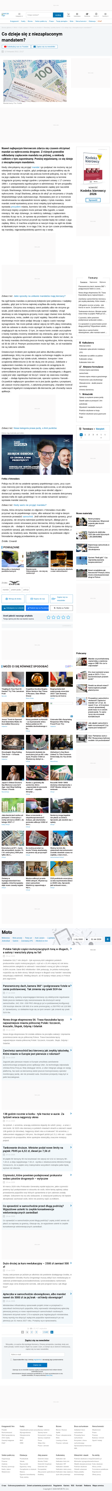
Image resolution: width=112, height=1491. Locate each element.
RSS (72, 1485)
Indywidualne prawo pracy (29, 1430)
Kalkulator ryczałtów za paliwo (91, 356)
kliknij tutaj (49, 1375)
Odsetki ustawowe (80, 1469)
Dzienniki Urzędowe (45, 1464)
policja (26, 590)
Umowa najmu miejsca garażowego (93, 376)
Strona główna (7, 27)
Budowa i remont (98, 1438)
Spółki (58, 1432)
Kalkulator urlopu (85, 359)
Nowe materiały (84, 513)
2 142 (46, 1332)
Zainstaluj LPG (27, 941)
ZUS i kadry (6, 1438)
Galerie (15, 941)
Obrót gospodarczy (8, 1435)
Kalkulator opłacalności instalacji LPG (92, 350)
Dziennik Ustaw (43, 1459)
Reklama (87, 1485)
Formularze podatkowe (100, 1469)
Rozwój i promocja (8, 1466)
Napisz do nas (39, 599)
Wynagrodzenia (25, 1432)
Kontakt (79, 1485)
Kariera (66, 1485)
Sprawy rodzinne (43, 1430)
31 (81, 435)
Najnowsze (93, 282)
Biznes (30, 21)
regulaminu (37, 1359)
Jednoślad (6, 941)
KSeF (100, 21)
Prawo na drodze (36, 27)
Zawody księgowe (8, 1440)
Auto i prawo (23, 27)
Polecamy (81, 653)
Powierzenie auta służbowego (91, 380)
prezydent (16, 207)
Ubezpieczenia (25, 1435)
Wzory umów (96, 1466)
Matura (22, 1472)
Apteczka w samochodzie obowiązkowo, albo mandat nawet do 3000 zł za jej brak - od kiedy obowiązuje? (93, 331)
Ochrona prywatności (16, 1485)
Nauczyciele (24, 1464)
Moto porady (17, 938)
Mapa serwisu (98, 1485)
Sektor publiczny (41, 21)
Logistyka (51, 938)
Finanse (95, 1435)
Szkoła (22, 1461)
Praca (40, 1440)
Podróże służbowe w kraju (89, 410)
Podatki (4, 1430)
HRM (21, 1443)
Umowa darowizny (86, 390)
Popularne (83, 282)
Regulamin (57, 1485)
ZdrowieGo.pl (97, 1459)
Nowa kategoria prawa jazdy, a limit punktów (35, 428)
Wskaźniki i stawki (81, 1455)
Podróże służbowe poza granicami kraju (92, 415)
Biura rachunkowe (81, 1426)
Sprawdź (93, 200)
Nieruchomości (81, 21)
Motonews (6, 938)
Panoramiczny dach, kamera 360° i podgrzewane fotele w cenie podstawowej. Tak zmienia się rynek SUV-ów (92, 288)
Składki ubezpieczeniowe (82, 1464)
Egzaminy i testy (25, 1466)
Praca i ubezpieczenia (63, 1435)
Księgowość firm (8, 1426)
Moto (71, 21)
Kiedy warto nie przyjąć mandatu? (30, 505)
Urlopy (22, 1438)
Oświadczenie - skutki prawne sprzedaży (90, 384)
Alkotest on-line (42, 941)
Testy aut (28, 938)
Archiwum (95, 1461)
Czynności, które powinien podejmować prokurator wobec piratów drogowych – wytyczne (90, 319)
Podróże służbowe (80, 1466)
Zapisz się (37, 1365)
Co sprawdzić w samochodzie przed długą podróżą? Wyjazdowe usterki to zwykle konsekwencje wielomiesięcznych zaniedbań (93, 325)
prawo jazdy (16, 590)
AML (75, 1448)
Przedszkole (24, 1459)
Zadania (4, 1464)
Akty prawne (42, 1455)
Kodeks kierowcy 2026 (93, 192)
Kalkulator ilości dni (86, 362)
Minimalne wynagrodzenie (83, 1461)
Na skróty (96, 1455)
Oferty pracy (96, 1474)
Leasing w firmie (61, 1440)
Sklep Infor (41, 1443)
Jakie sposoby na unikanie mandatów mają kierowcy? (40, 296)
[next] (52, 1332)
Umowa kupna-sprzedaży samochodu (89, 371)
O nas (4, 1485)
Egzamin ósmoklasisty (27, 1474)
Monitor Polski (43, 1461)
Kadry (23, 21)
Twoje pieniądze (61, 21)
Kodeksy (41, 1474)
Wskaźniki (87, 394)
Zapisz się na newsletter (62, 598)
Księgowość (14, 21)
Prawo (51, 21)
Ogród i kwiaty (97, 1440)
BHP (21, 1440)
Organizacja (6, 1459)
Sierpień (100, 428)
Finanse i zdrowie (62, 1443)
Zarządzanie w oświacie (28, 1469)
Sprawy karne (42, 1432)
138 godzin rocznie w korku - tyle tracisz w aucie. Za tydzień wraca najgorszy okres (91, 306)
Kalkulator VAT (61, 1464)
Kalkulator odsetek (62, 1466)
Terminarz (88, 428)
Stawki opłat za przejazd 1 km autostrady (90, 402)
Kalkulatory (88, 342)
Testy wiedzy (24, 1477)
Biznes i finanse (61, 1430)
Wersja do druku (15, 599)
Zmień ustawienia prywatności (39, 1485)
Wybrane (103, 282)
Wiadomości (96, 1430)
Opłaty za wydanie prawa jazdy (91, 397)
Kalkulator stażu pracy (63, 1469)
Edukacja (92, 21)
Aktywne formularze (93, 366)
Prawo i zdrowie (43, 1446)
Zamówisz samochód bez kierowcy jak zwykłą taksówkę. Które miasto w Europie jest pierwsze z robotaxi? (93, 300)
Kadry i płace (6, 1469)
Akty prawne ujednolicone (47, 1472)
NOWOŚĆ (93, 187)
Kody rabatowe (97, 1464)
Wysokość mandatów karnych (90, 407)
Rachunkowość (7, 1432)
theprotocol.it (96, 1472)
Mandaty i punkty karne (52, 27)
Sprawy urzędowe (44, 1438)
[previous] (22, 1332)
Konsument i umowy (45, 1435)
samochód (28, 516)
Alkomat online (85, 346)
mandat (35, 167)
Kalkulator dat (61, 1459)
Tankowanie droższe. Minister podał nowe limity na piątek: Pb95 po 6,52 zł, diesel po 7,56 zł (92, 312)
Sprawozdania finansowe (82, 1446)
